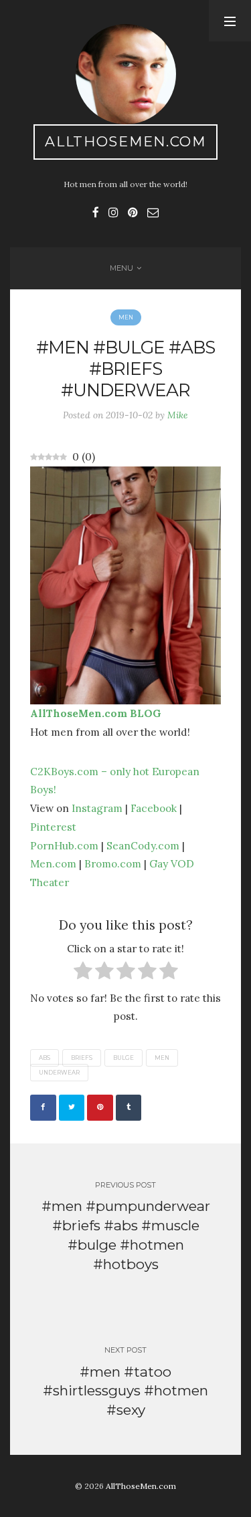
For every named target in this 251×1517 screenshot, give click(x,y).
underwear (59, 1072)
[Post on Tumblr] (129, 1108)
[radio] (83, 973)
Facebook (154, 808)
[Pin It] (100, 1108)
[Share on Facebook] (43, 1108)
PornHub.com (64, 845)
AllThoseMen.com (125, 141)
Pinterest (53, 826)
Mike (177, 415)
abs (44, 1058)
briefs (81, 1058)
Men (125, 317)
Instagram (97, 808)
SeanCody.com (142, 845)
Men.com (53, 863)
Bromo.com (112, 863)
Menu (121, 268)
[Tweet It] (72, 1108)
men (162, 1058)
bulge (123, 1058)
